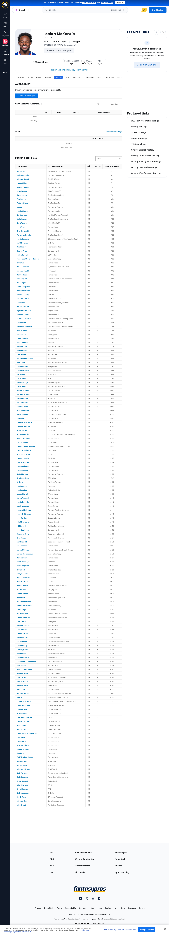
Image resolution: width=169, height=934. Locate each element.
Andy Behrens (22, 574)
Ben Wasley (21, 247)
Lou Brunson (22, 641)
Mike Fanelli (22, 546)
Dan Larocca (22, 330)
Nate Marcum (22, 474)
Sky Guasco (22, 765)
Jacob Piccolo (23, 458)
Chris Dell (21, 570)
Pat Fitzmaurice (23, 291)
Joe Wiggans (22, 649)
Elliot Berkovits (23, 522)
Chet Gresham (23, 478)
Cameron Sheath (24, 701)
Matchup (76, 77)
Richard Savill (22, 406)
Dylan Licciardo (23, 578)
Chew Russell (22, 781)
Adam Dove (21, 653)
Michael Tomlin (23, 299)
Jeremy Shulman (24, 510)
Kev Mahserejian (23, 562)
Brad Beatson (22, 614)
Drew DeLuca (22, 582)
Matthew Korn (23, 637)
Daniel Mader (22, 586)
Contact (108, 908)
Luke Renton (22, 518)
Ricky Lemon (22, 219)
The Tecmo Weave (24, 717)
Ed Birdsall (21, 526)
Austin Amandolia (24, 669)
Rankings (58, 77)
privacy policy (89, 3)
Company (83, 908)
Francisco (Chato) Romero (28, 259)
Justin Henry (22, 645)
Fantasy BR (21, 354)
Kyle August (22, 279)
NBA (52, 865)
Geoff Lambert (23, 685)
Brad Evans (21, 590)
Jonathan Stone (23, 705)
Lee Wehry (21, 227)
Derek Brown (22, 558)
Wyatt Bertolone (24, 311)
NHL (52, 872)
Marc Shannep (23, 187)
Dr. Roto (20, 482)
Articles (48, 77)
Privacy (38, 908)
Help (123, 908)
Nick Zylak (21, 362)
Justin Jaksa (22, 490)
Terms (59, 908)
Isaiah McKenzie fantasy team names (69, 69)
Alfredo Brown (23, 315)
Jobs (100, 908)
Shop (117, 865)
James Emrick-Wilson (26, 446)
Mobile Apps (121, 852)
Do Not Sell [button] (48, 908)
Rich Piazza (21, 665)
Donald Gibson (23, 410)
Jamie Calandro (23, 426)
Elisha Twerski (22, 255)
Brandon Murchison (25, 358)
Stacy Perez (22, 713)
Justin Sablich (23, 370)
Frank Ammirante (24, 450)
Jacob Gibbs (22, 634)
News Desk (120, 859)
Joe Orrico (21, 303)
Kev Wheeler (22, 223)
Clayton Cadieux (24, 319)
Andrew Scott (22, 346)
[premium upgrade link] (144, 10)
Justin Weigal (22, 211)
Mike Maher (21, 335)
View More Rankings (114, 131)
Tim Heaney (22, 199)
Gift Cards (80, 872)
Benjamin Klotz (23, 534)
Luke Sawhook (23, 530)
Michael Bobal (23, 179)
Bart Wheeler (22, 402)
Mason (19, 207)
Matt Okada (22, 761)
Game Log (109, 77)
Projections (89, 77)
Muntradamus (23, 506)
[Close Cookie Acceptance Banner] (165, 929)
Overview (20, 77)
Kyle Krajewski (23, 231)
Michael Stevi (22, 801)
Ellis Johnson (22, 629)
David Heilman (23, 267)
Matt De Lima (22, 243)
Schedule (121, 77)
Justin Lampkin (23, 239)
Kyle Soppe (21, 538)
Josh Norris (21, 741)
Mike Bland (21, 805)
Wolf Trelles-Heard (25, 757)
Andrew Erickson (23, 625)
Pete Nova (21, 374)
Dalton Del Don (23, 307)
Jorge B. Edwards (24, 514)
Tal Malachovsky (24, 235)
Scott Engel (22, 609)
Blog (92, 908)
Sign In (142, 908)
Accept (120, 3)
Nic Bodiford (22, 215)
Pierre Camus (22, 681)
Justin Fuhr (21, 323)
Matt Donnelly (23, 390)
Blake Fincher (22, 414)
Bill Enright (21, 283)
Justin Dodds (22, 366)
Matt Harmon (22, 594)
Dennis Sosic (22, 275)
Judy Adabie (22, 709)
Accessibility (70, 908)
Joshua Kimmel (23, 466)
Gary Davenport (23, 749)
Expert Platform (82, 865)
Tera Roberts (22, 470)
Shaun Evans (22, 689)
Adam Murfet (22, 494)
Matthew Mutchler (24, 327)
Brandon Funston (24, 602)
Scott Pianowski (23, 438)
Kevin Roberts (22, 339)
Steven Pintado (23, 454)
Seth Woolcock (23, 498)
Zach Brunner (22, 442)
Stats (99, 77)
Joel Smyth (21, 737)
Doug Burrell (22, 725)
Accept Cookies (147, 929)
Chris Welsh (22, 263)
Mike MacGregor (24, 769)
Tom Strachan (23, 462)
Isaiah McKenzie (59, 34)
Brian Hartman (23, 785)
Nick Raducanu (23, 793)
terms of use (107, 3)
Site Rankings (22, 382)
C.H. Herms (21, 378)
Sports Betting (122, 872)
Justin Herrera (23, 657)
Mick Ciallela (22, 342)
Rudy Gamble (22, 398)
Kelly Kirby (21, 418)
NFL (51, 852)
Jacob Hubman (23, 618)
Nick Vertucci (22, 773)
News (38, 77)
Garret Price (22, 251)
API (116, 908)
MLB (52, 859)
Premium (132, 908)
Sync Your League (26, 96)
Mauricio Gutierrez (24, 606)
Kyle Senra (21, 622)
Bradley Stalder (23, 394)
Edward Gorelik (23, 721)
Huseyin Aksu (22, 673)
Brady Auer (21, 797)
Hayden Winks (23, 745)
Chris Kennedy (23, 295)
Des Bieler (21, 598)
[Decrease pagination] (156, 32)
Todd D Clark (22, 203)
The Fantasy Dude (24, 422)
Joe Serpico (22, 486)
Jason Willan (22, 183)
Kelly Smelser (22, 777)
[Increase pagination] (163, 32)
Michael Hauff (23, 271)
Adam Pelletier (23, 434)
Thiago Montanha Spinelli (27, 733)
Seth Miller (21, 171)
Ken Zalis (20, 753)
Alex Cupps (21, 729)
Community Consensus (26, 661)
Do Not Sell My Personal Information (89, 923)
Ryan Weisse (22, 191)
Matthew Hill (22, 542)
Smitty (19, 697)
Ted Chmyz (21, 386)
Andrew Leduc (23, 693)
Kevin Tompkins (23, 287)
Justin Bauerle (23, 502)
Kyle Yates (21, 677)
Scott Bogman (23, 566)
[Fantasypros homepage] (5, 6)
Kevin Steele (22, 195)
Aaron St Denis (23, 550)
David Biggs (22, 430)
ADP (67, 77)
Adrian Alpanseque (25, 554)
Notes (30, 77)
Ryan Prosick (22, 350)
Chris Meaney (22, 789)
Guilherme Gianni (24, 175)
